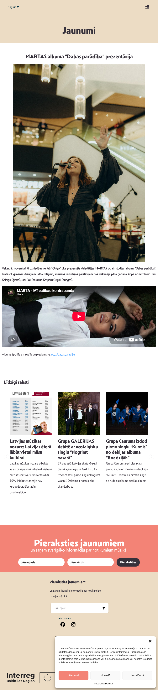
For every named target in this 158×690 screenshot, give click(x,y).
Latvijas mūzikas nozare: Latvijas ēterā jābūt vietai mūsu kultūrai (30, 449)
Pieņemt (73, 675)
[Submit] (103, 608)
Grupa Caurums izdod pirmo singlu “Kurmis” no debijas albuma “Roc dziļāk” (126, 449)
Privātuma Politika (103, 683)
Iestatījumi (137, 675)
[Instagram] (73, 624)
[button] (150, 641)
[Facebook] (62, 624)
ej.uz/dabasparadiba (63, 354)
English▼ (13, 7)
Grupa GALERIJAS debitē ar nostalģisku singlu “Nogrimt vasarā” (78, 449)
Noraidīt (105, 675)
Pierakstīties (128, 562)
